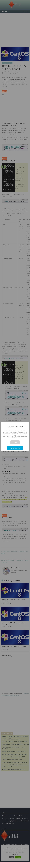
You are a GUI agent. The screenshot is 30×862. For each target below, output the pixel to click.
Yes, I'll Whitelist (15, 448)
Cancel (15, 442)
